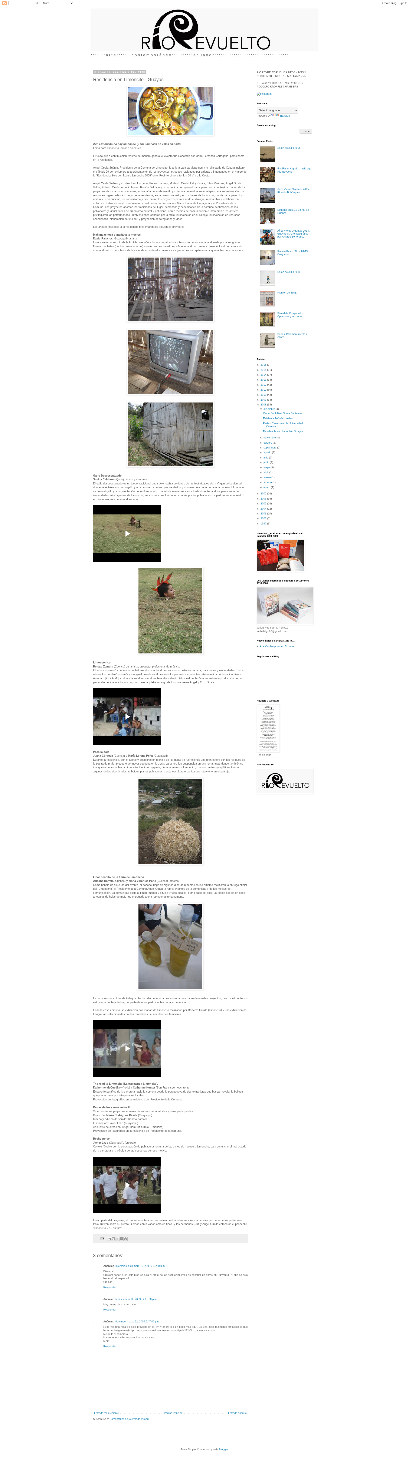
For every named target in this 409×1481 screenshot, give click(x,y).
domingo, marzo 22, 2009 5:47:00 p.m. (137, 1321)
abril (266, 472)
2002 (264, 518)
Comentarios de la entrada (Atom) (129, 1419)
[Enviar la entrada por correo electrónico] (102, 1238)
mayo (267, 467)
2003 (264, 513)
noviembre (270, 437)
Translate (285, 115)
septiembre (270, 447)
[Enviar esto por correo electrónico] (109, 1239)
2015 (264, 369)
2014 (264, 374)
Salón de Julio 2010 (289, 272)
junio (267, 462)
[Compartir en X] (117, 1239)
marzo (267, 477)
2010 (264, 394)
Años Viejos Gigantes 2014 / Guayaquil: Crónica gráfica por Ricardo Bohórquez (293, 233)
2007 (264, 493)
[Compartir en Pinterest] (125, 1239)
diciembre (270, 409)
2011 (264, 389)
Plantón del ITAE (287, 292)
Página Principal (173, 1413)
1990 (264, 523)
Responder (109, 1287)
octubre (268, 442)
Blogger (223, 1449)
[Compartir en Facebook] (121, 1239)
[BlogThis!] (113, 1239)
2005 (264, 503)
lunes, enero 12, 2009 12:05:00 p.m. (136, 1299)
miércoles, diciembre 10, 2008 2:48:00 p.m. (140, 1266)
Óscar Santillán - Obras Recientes (282, 413)
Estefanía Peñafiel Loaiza (278, 418)
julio (266, 457)
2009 (264, 399)
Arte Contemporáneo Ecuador (277, 646)
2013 (264, 379)
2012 (264, 384)
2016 (264, 364)
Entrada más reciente (106, 1413)
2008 (264, 404)
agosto (268, 452)
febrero (268, 482)
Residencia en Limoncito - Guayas (283, 431)
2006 (264, 498)
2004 (264, 508)
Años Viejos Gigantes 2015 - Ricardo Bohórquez (293, 191)
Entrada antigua (237, 1413)
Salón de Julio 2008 (289, 147)
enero (267, 487)
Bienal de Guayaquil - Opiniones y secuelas (289, 315)
